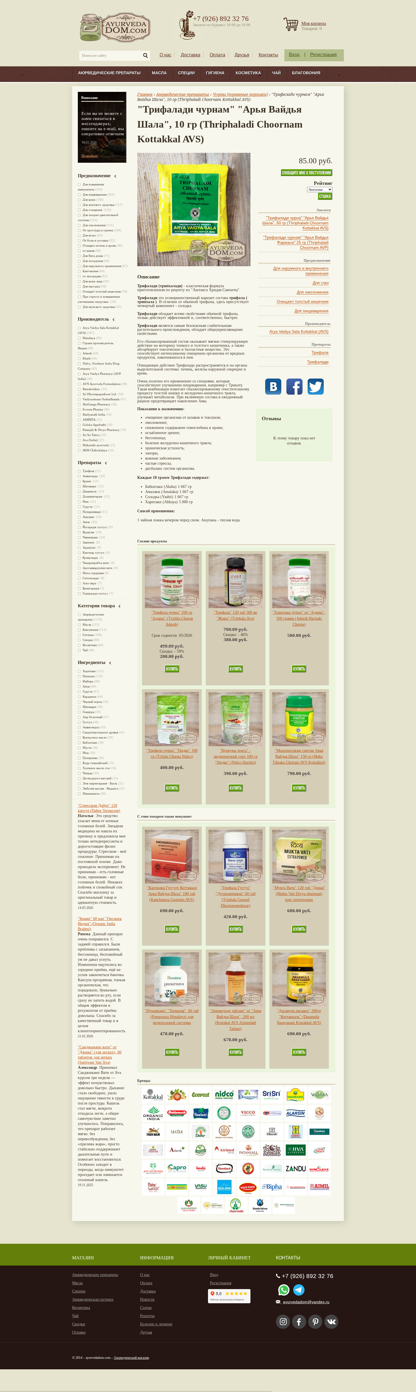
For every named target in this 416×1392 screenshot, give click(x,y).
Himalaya (89, 338)
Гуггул (87, 722)
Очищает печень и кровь (99, 245)
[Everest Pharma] (200, 1102)
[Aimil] (319, 1194)
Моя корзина (313, 23)
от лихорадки (92, 276)
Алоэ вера (90, 583)
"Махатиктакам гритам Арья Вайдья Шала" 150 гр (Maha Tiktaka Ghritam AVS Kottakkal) (299, 756)
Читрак (87, 773)
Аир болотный (92, 717)
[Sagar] (236, 1213)
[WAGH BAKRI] (248, 1194)
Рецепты (147, 1316)
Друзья (242, 54)
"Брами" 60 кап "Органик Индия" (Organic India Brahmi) (100, 924)
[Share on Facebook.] (294, 393)
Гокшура (88, 712)
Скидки (78, 1324)
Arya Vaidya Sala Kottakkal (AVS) (299, 331)
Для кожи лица (92, 281)
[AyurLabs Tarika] (177, 1139)
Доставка (190, 54)
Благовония (306, 73)
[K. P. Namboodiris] (224, 1120)
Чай (276, 73)
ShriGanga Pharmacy (96, 404)
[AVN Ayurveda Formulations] (153, 1176)
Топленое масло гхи (96, 768)
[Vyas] (248, 1176)
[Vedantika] (319, 1102)
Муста (87, 747)
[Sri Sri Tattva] (272, 1102)
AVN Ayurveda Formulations (102, 384)
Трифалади (318, 361)
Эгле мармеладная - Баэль (100, 783)
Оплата (217, 54)
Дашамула (90, 491)
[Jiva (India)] (295, 1157)
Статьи (146, 1308)
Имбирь (88, 681)
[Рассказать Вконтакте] (273, 393)
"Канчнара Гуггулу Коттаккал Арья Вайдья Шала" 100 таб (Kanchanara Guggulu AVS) (172, 894)
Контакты (268, 54)
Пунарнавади (92, 511)
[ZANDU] (295, 1176)
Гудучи (88, 506)
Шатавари (90, 486)
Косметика (248, 73)
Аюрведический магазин (131, 1358)
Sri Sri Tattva (91, 435)
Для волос (89, 235)
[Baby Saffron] (153, 1194)
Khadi (87, 358)
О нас (165, 54)
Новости (147, 1299)
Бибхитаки (90, 742)
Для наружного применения (102, 266)
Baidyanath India (94, 414)
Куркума (89, 532)
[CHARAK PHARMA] (272, 1139)
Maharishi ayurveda (96, 445)
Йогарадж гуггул (94, 527)
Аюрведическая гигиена (92, 1299)
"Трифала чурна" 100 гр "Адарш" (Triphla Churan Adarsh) (172, 618)
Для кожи (89, 199)
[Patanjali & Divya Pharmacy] (248, 1157)
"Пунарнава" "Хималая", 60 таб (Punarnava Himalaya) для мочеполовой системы (172, 1017)
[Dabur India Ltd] (200, 1139)
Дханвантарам (93, 496)
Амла (87, 522)
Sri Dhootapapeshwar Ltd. (100, 394)
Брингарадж (91, 588)
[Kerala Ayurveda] (212, 1213)
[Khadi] (224, 1139)
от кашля (89, 250)
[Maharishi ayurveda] (188, 1213)
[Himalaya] (319, 1139)
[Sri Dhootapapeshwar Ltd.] (248, 1102)
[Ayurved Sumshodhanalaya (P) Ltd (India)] (224, 1194)
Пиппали (89, 676)
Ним (86, 501)
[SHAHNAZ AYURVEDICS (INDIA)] (272, 1176)
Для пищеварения (312, 310)
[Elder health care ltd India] (153, 1139)
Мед (86, 752)
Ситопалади (91, 578)
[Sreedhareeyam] (284, 1213)
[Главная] (115, 27)
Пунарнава (90, 758)
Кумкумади (91, 557)
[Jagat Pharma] (272, 1120)
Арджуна (89, 547)
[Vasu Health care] (200, 1194)
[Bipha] (272, 1194)
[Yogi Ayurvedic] (177, 1194)
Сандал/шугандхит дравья (100, 732)
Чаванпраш (90, 537)
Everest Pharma (93, 409)
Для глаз (321, 282)
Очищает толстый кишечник (303, 301)
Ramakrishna (91, 389)
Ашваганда (90, 476)
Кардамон (89, 696)
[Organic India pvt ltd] (153, 1120)
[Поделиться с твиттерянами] (316, 393)
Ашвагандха (91, 727)
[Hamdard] (224, 1176)
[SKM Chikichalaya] (295, 1194)
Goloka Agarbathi (94, 424)
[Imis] (200, 1176)
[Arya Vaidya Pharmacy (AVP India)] (177, 1102)
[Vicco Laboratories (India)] (248, 1120)
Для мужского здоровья (99, 306)
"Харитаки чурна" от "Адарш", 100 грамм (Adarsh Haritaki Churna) (299, 618)
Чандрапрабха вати (96, 562)
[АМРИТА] (272, 1157)
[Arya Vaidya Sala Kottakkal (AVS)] (153, 1102)
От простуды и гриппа (98, 230)
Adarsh (87, 353)
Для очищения (93, 209)
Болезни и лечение (156, 1324)
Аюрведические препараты (109, 73)
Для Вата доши (93, 255)
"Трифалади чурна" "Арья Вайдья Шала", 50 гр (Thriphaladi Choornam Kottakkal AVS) (295, 222)
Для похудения (93, 261)
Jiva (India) (90, 440)
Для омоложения (313, 292)
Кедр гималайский (95, 763)
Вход (294, 54)
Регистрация (323, 54)
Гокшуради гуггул (95, 593)
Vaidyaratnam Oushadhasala (101, 399)
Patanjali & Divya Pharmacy (101, 429)
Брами (87, 481)
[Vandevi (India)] (295, 1139)
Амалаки (89, 517)
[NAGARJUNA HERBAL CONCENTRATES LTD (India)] (295, 1102)
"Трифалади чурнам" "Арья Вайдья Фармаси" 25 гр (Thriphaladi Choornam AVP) (296, 242)
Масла (159, 73)
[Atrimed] (224, 1157)
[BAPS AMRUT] (153, 1157)
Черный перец (92, 701)
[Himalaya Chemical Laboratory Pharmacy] (319, 1176)
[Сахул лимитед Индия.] (319, 1120)
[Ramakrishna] (260, 1213)
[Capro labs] (177, 1176)
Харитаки (89, 671)
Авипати (89, 542)
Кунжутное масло (95, 737)
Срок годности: (165, 635)
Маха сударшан (93, 573)
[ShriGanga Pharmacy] (319, 1157)
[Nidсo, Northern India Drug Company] (224, 1102)
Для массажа (91, 286)
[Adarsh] (177, 1157)
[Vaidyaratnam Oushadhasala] (248, 1139)
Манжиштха (91, 793)
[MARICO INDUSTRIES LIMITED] (200, 1120)
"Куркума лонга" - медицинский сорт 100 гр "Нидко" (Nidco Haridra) (236, 756)
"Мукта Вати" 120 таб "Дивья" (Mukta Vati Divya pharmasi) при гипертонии (299, 894)
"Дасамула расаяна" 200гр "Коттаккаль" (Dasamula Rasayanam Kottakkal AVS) (299, 1017)
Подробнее (90, 156)
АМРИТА (89, 419)
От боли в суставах (96, 240)
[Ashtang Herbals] (200, 1157)
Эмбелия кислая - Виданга (100, 788)
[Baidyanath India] (177, 1120)
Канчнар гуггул (94, 552)
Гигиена (215, 73)
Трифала (320, 352)
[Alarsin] (295, 1120)
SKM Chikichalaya (95, 450)
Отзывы (78, 1332)
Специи (186, 73)
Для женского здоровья (98, 204)
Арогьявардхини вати (98, 568)
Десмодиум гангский (97, 778)
